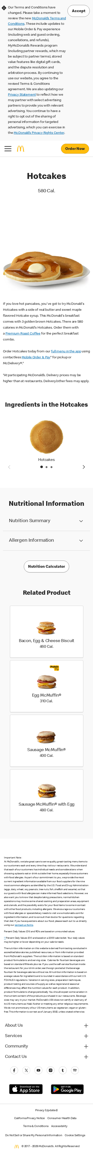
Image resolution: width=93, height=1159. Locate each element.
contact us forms (24, 925)
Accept (78, 11)
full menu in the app (66, 351)
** (5, 938)
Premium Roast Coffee (22, 334)
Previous (9, 467)
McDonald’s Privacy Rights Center (39, 133)
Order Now (75, 149)
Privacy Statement (22, 95)
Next (84, 467)
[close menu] (8, 149)
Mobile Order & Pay (36, 357)
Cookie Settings (75, 1135)
